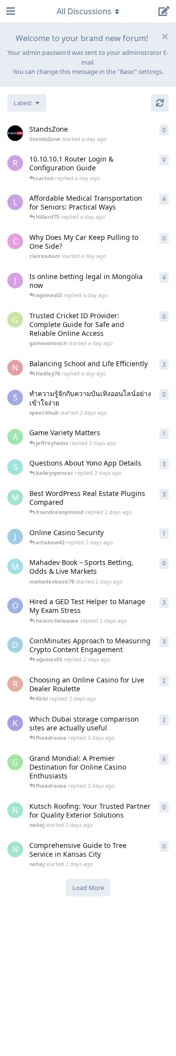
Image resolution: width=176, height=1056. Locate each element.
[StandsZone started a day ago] (15, 133)
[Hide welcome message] (165, 36)
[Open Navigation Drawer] (10, 11)
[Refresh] (160, 103)
